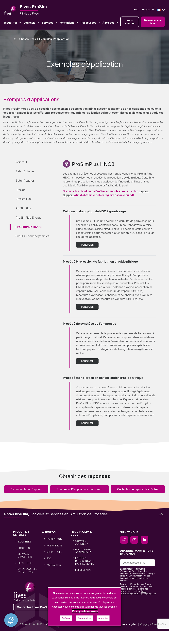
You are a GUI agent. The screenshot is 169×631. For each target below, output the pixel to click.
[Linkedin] (144, 540)
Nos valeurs (55, 545)
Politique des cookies (85, 611)
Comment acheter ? (81, 542)
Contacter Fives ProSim (33, 607)
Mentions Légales (126, 624)
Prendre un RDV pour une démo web (79, 489)
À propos (108, 22)
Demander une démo (153, 22)
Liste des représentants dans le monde (84, 561)
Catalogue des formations (27, 570)
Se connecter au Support (26, 489)
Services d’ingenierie (25, 555)
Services (47, 22)
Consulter (87, 244)
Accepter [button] (103, 618)
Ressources (88, 22)
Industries (10, 22)
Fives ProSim (54, 539)
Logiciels (29, 22)
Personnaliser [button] (85, 618)
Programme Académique (83, 551)
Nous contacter (129, 22)
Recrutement (55, 552)
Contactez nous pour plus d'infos (137, 489)
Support (146, 9)
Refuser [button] (66, 618)
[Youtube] (134, 540)
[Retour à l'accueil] (15, 39)
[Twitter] (124, 540)
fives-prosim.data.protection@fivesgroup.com (138, 592)
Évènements (83, 570)
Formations (67, 22)
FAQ (136, 9)
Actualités (54, 564)
